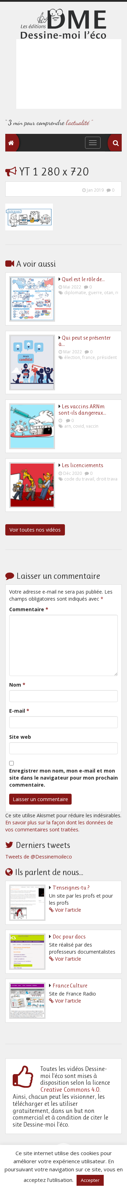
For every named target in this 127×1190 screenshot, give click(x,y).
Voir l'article (68, 909)
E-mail (19, 710)
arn (67, 426)
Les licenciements (82, 465)
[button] (116, 143)
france (88, 357)
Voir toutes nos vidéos (35, 529)
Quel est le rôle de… (83, 279)
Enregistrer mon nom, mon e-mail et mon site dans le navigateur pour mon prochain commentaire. (63, 777)
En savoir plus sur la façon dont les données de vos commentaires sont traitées (59, 826)
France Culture (70, 985)
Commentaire (28, 609)
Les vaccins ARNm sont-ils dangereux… (82, 409)
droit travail (108, 479)
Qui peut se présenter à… (85, 340)
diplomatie (75, 292)
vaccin (92, 426)
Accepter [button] (90, 1180)
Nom (17, 684)
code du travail (79, 479)
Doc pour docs (69, 936)
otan (108, 292)
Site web (20, 736)
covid (78, 426)
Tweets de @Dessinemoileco (38, 856)
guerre (95, 292)
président (107, 357)
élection (72, 357)
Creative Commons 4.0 (69, 1089)
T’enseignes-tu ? (71, 887)
